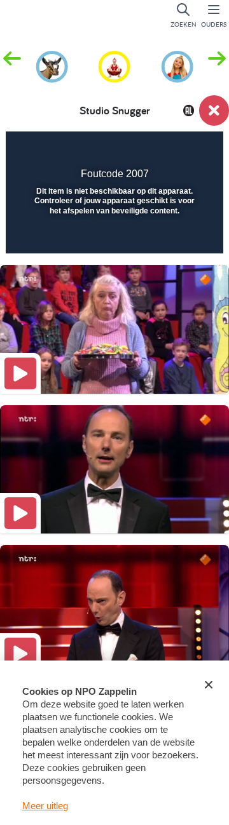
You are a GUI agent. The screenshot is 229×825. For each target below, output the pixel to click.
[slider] (113, 235)
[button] (217, 65)
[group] (51, 65)
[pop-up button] (149, 150)
